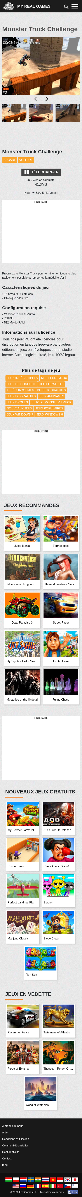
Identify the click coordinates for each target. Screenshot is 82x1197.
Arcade (9, 160)
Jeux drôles (17, 402)
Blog (5, 1165)
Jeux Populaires (49, 408)
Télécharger (44, 172)
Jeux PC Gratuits (21, 396)
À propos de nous (12, 1126)
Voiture (26, 160)
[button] (14, 124)
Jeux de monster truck (51, 402)
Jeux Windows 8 (50, 414)
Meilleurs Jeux (54, 378)
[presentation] (36, 99)
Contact (6, 1158)
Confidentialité (10, 1152)
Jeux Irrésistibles (22, 378)
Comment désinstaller (15, 1145)
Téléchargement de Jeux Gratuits (36, 390)
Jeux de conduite (21, 384)
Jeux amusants (51, 396)
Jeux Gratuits (51, 384)
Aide (5, 1132)
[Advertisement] (41, 232)
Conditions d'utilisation (15, 1139)
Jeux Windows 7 (20, 414)
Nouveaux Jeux (19, 408)
